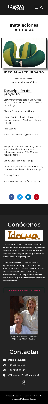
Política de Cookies (28, 399)
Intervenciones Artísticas (25, 82)
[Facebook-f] (24, 382)
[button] (36, 7)
